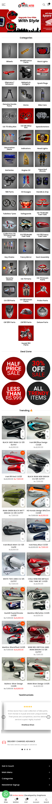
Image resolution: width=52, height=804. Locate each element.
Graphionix (41, 795)
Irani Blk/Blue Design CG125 (38, 443)
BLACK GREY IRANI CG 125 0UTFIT (14, 443)
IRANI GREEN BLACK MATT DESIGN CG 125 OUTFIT (13, 511)
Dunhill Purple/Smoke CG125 (13, 614)
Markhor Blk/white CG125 (38, 613)
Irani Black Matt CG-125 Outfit (13, 546)
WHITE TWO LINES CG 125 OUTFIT (13, 580)
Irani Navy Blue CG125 (38, 545)
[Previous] (3, 717)
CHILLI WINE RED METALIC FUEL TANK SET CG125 (38, 580)
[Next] (48, 717)
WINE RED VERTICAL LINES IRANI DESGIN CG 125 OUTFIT (38, 649)
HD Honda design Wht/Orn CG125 (38, 511)
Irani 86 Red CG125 (13, 476)
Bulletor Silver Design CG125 (13, 684)
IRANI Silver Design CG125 (38, 683)
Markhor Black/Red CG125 (13, 647)
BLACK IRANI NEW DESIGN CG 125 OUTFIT (38, 477)
